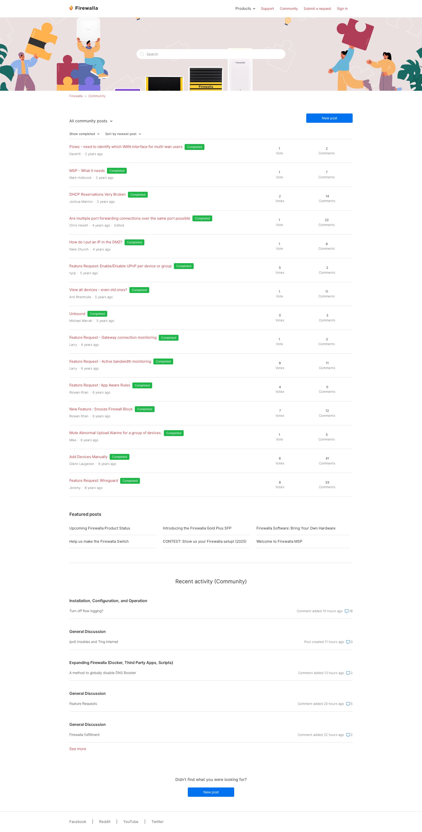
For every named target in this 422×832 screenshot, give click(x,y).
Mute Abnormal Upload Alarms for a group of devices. (115, 432)
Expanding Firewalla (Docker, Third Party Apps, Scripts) (121, 662)
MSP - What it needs (87, 170)
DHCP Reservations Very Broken (97, 194)
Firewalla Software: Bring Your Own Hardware (296, 528)
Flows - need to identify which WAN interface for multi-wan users (125, 146)
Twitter (157, 821)
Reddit (104, 821)
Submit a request (317, 8)
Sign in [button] (342, 8)
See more (77, 748)
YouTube (130, 821)
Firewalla (76, 96)
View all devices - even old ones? (98, 289)
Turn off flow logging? (86, 611)
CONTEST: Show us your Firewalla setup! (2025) (204, 541)
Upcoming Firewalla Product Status (99, 528)
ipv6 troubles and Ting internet (93, 642)
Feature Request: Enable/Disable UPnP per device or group (120, 266)
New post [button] (329, 118)
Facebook (77, 821)
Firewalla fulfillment (84, 734)
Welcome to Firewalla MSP (279, 541)
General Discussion (87, 631)
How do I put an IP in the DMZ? (95, 242)
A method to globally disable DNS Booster (102, 673)
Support (267, 8)
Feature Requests (83, 703)
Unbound (77, 313)
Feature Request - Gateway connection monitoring (113, 337)
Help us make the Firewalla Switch (99, 541)
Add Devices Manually (88, 456)
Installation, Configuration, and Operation (108, 600)
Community (289, 8)
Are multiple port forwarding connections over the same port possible (129, 218)
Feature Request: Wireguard (93, 480)
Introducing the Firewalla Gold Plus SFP (197, 528)
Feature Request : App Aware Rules (99, 385)
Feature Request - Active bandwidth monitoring (110, 361)
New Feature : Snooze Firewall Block (101, 409)
